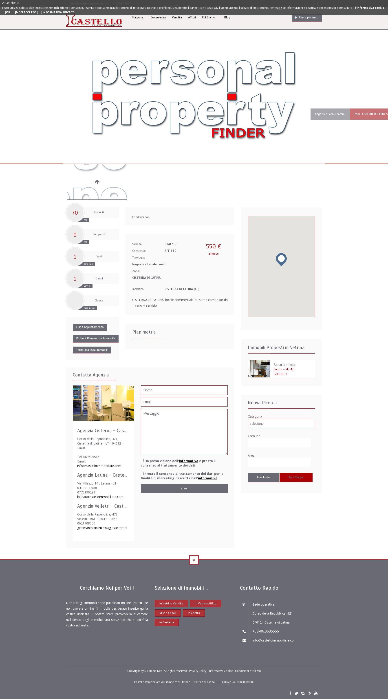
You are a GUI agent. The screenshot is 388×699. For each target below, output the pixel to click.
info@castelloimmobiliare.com (99, 466)
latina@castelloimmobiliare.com (100, 497)
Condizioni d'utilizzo (248, 671)
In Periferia (166, 622)
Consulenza (158, 17)
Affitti (192, 17)
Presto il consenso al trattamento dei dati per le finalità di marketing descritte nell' (182, 475)
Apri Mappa (296, 477)
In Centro (194, 613)
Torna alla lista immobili (92, 350)
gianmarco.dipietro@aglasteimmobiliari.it (106, 528)
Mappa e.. (138, 17)
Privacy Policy (198, 671)
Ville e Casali (167, 613)
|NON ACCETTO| (26, 12)
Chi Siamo (208, 17)
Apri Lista (263, 477)
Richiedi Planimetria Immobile (95, 338)
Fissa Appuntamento (90, 327)
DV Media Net (153, 671)
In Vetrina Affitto (205, 603)
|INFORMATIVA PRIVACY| (58, 12)
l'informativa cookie (369, 8)
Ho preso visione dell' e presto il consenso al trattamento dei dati (178, 463)
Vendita (177, 17)
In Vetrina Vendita (171, 603)
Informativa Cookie (221, 671)
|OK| (8, 12)
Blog (227, 17)
